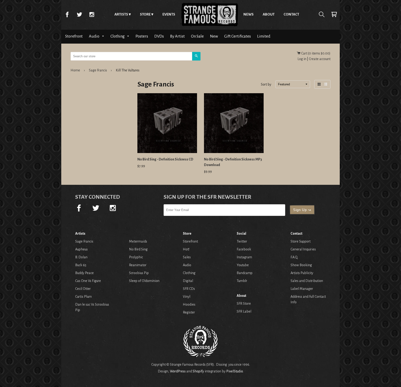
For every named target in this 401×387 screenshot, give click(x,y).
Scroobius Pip (139, 273)
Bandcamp (244, 273)
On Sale (197, 36)
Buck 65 (80, 265)
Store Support (300, 241)
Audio (94, 36)
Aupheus (81, 249)
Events (168, 14)
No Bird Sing (138, 249)
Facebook (67, 14)
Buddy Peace (84, 273)
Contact (291, 14)
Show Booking (301, 265)
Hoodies (189, 304)
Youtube (243, 265)
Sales (187, 257)
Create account (319, 59)
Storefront (74, 36)
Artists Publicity (302, 273)
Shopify (198, 371)
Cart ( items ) (315, 53)
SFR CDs (189, 289)
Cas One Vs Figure (88, 281)
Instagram (91, 14)
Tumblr (242, 281)
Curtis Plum (83, 296)
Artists (121, 14)
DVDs (159, 36)
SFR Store (244, 303)
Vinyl (186, 296)
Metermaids (138, 241)
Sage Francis (98, 70)
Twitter (79, 14)
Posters (142, 36)
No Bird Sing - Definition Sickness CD (165, 159)
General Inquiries (303, 249)
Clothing (117, 36)
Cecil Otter (83, 289)
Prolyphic (136, 257)
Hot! (186, 249)
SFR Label (244, 311)
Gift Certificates (237, 36)
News (248, 14)
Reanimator (137, 265)
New (214, 36)
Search (321, 14)
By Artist (177, 36)
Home (209, 14)
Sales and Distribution (307, 281)
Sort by (266, 84)
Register (189, 312)
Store (145, 14)
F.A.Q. (294, 257)
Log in (302, 59)
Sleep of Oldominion (144, 281)
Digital (188, 281)
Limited (263, 36)
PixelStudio (234, 371)
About (269, 14)
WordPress (178, 371)
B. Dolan (81, 257)
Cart (334, 14)
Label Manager (302, 289)
